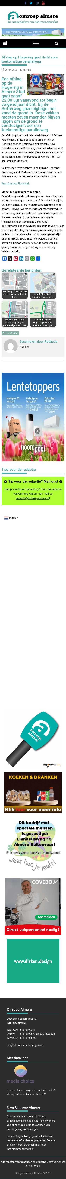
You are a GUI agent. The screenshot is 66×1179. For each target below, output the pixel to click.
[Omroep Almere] (5, 42)
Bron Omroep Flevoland (15, 183)
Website (24, 346)
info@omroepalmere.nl (20, 1149)
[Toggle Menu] (36, 43)
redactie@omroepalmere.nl (32, 498)
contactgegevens (33, 1045)
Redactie (27, 70)
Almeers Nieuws (10, 333)
